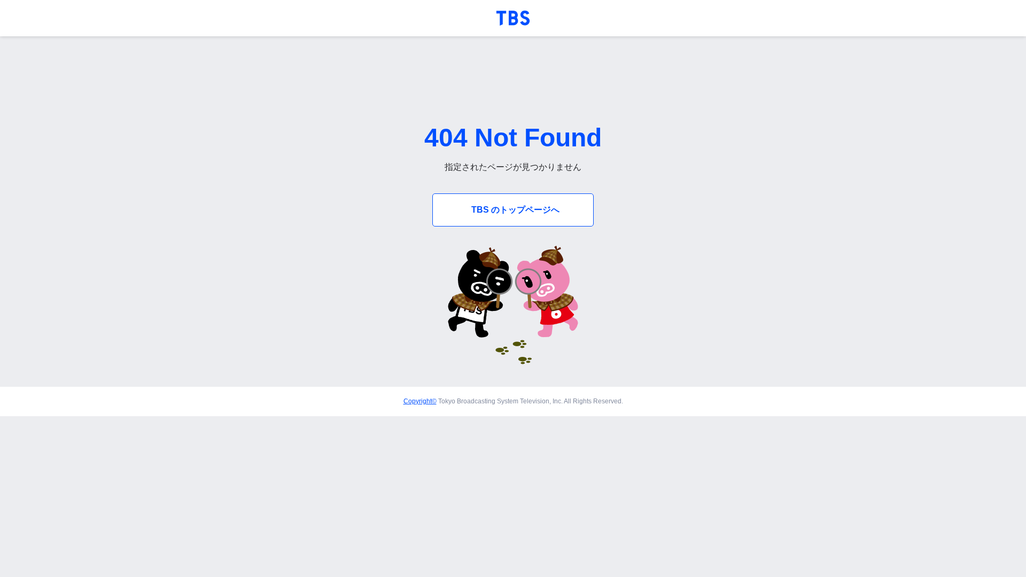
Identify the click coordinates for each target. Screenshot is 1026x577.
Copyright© (420, 401)
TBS (513, 18)
